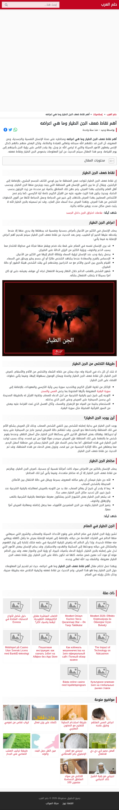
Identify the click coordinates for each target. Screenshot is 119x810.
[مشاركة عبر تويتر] (10, 130)
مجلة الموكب (52, 803)
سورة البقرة (103, 391)
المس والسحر (49, 391)
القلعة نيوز (68, 803)
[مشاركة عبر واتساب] (15, 130)
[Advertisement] (59, 60)
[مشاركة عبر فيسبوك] (5, 130)
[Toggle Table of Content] (109, 160)
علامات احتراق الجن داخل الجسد (84, 212)
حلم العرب (109, 4)
